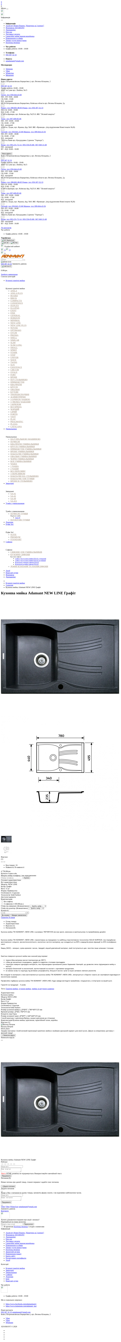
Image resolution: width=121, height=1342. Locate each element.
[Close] (2, 20)
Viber (8, 1318)
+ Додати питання (8, 1186)
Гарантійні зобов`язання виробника (20, 36)
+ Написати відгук (8, 1035)
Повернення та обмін (14, 38)
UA (7, 243)
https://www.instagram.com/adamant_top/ (21, 1306)
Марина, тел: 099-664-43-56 (35, 132)
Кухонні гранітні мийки (15, 583)
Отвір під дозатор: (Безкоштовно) (14, 908)
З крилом (9, 585)
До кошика (5, 915)
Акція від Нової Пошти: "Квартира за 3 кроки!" (25, 26)
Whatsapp (9, 1323)
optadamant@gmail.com (15, 61)
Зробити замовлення (9, 274)
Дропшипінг (11, 30)
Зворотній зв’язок (13, 1252)
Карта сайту (10, 1256)
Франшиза (10, 575)
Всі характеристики (9, 882)
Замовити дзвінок (19, 264)
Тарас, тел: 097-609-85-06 (11, 119)
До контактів (6, 228)
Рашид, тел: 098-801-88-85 (11, 108)
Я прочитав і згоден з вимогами (24, 1227)
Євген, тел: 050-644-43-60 (11, 95)
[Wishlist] (2, 861)
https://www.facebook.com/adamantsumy (21, 1304)
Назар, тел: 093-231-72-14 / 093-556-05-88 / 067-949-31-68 (24, 145)
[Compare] (4, 861)
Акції (8, 571)
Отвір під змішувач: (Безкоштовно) (15, 906)
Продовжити (6, 1176)
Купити (26, 878)
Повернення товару (14, 1254)
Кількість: (5, 910)
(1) (2, 859)
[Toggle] (2, 84)
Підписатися (28, 1224)
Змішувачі (10, 1270)
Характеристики (12, 924)
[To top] (2, 1205)
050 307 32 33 (11, 55)
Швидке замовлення (19, 915)
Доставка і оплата (13, 34)
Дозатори (9, 1277)
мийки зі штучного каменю (43, 989)
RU (16, 243)
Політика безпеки (13, 43)
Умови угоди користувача (16, 40)
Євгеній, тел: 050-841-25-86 (12, 132)
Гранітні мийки (12, 989)
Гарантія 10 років (8, 917)
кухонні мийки (25, 989)
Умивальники (11, 1272)
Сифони (9, 1275)
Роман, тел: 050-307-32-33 (32, 108)
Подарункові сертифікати (16, 1258)
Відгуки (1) (10, 926)
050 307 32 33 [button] (6, 1312)
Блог (7, 1279)
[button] (60, 6)
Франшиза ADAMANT (15, 28)
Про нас (9, 32)
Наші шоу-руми (12, 573)
